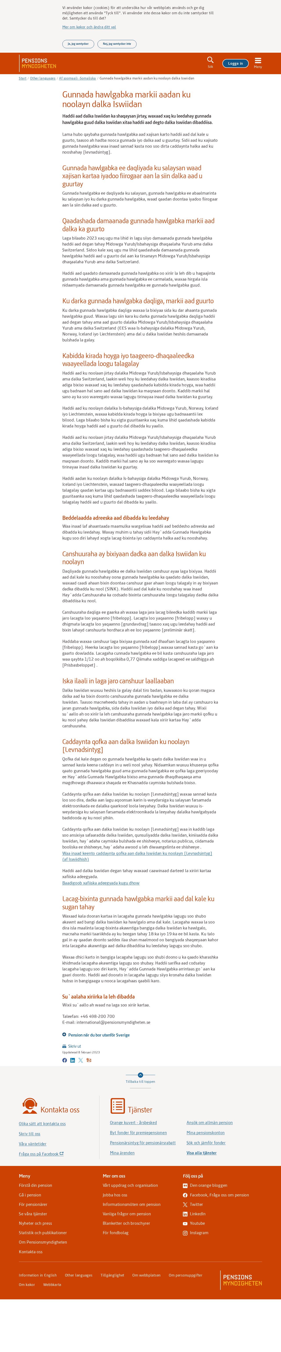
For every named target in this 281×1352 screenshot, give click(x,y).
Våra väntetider (33, 1143)
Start (23, 78)
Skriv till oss (29, 1133)
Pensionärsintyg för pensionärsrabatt (143, 1142)
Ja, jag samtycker (78, 43)
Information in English (38, 1275)
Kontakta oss (31, 1251)
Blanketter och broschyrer (126, 1223)
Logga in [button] (235, 63)
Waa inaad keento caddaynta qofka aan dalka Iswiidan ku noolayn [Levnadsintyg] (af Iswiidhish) (137, 856)
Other (43, 78)
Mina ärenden (122, 1152)
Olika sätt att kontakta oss (42, 1123)
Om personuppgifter (186, 1275)
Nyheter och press (35, 1223)
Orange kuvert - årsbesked (133, 1122)
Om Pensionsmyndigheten (43, 1242)
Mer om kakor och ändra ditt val (89, 26)
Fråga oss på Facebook (49, 1155)
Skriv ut (74, 1046)
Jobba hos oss (115, 1195)
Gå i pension (30, 1195)
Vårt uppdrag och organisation (130, 1185)
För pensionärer (33, 1204)
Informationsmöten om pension (132, 1204)
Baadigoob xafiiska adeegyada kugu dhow (101, 883)
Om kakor (27, 1284)
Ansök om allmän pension (210, 1122)
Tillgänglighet (112, 1275)
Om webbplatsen (146, 1275)
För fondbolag (116, 1232)
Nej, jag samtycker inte (117, 43)
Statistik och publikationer (43, 1232)
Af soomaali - (77, 78)
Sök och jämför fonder (206, 1142)
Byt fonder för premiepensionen (138, 1132)
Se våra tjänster (33, 1213)
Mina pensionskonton (206, 1132)
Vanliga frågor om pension (127, 1213)
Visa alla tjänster (202, 1152)
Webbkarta (52, 1284)
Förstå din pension (35, 1185)
